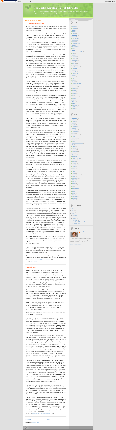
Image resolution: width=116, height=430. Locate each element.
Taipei (73, 100)
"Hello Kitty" (74, 26)
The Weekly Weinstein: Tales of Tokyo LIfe (56, 8)
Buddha (74, 33)
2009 (73, 210)
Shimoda (74, 88)
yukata (73, 108)
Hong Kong (74, 60)
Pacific (73, 81)
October (75, 218)
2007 (73, 213)
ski (72, 95)
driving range (75, 46)
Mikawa (74, 70)
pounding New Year (76, 83)
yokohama (74, 106)
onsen (73, 80)
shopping (74, 93)
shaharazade (75, 86)
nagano (73, 75)
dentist (73, 41)
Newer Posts (28, 419)
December (75, 215)
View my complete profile (75, 244)
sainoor (73, 85)
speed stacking (75, 96)
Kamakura (74, 65)
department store (76, 43)
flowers (73, 50)
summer (74, 98)
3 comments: (47, 259)
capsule (74, 36)
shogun (73, 91)
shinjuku (74, 90)
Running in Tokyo (31, 267)
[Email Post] (52, 259)
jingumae (74, 63)
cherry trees (75, 38)
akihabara (74, 28)
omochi (73, 78)
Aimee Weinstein (84, 231)
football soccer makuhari (77, 51)
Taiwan (73, 101)
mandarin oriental (76, 66)
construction (75, 40)
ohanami (74, 76)
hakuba (73, 55)
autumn (73, 30)
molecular (74, 71)
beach (73, 31)
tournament (74, 105)
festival (35, 261)
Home (48, 419)
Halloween (74, 56)
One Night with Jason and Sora (35, 23)
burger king (74, 35)
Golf (73, 53)
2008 (73, 212)
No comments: (47, 413)
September (75, 220)
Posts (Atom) (35, 422)
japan (73, 61)
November (75, 216)
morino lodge (75, 73)
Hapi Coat (74, 58)
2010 (73, 208)
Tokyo (73, 103)
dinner (32, 261)
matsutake (74, 68)
